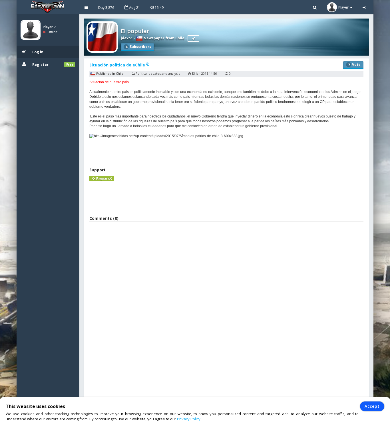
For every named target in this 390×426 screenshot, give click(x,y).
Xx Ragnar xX (102, 178)
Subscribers (138, 46)
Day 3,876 (106, 7)
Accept (372, 406)
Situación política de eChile (117, 65)
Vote (354, 64)
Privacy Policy (188, 418)
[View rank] (193, 38)
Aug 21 (134, 7)
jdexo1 (127, 38)
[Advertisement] (226, 198)
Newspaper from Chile (163, 38)
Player (48, 27)
